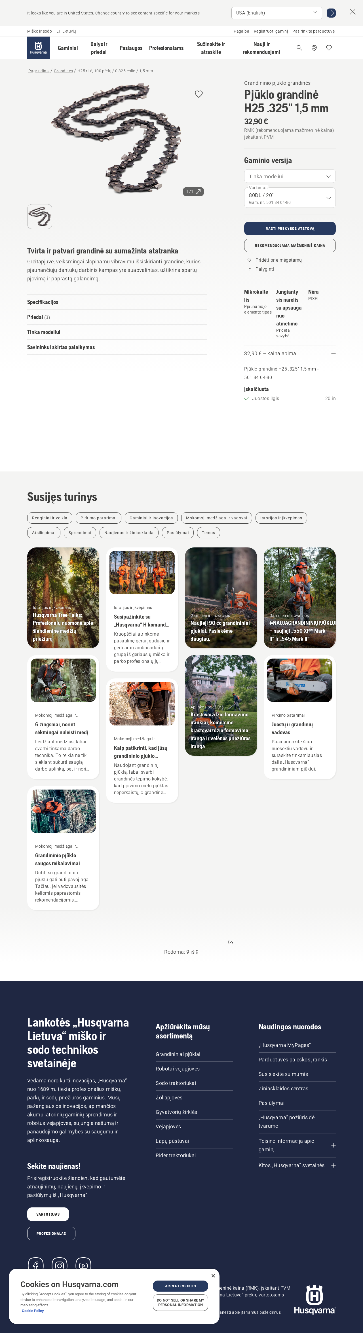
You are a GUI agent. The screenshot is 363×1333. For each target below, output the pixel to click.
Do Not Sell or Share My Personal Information (180, 1302)
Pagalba (241, 31)
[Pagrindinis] (38, 48)
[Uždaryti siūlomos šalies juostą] (352, 11)
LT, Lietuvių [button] (66, 31)
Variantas (258, 187)
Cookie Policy (33, 1311)
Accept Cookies (180, 1286)
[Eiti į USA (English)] (331, 13)
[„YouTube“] (83, 1265)
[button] (67, 48)
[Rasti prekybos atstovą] (314, 48)
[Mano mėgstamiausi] (329, 48)
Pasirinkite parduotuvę (313, 31)
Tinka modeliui (266, 176)
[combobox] (290, 176)
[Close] (213, 1275)
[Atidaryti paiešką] (299, 48)
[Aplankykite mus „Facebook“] (35, 1265)
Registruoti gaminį (271, 31)
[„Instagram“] (59, 1265)
